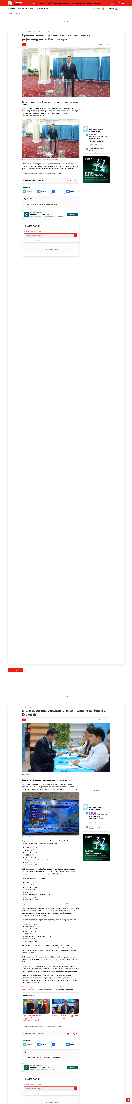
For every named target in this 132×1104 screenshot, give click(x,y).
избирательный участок (33, 1057)
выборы (47, 1057)
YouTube (97, 3)
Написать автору (104, 44)
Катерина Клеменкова (40, 31)
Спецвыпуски (77, 3)
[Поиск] (115, 3)
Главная (10, 13)
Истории (43, 3)
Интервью (66, 3)
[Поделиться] (128, 1100)
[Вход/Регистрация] (119, 3)
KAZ (123, 3)
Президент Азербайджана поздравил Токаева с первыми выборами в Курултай (34, 1018)
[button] (116, 8)
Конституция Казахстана (48, 204)
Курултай (57, 1057)
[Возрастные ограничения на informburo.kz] (112, 3)
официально (52, 31)
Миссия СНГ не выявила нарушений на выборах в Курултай (65, 1017)
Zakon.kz (73, 871)
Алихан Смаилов (31, 204)
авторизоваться (37, 231)
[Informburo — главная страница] (15, 3)
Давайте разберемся (55, 3)
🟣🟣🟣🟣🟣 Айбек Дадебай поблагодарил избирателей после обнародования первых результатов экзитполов (98, 138)
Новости (35, 3)
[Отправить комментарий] (75, 235)
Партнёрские (87, 3)
